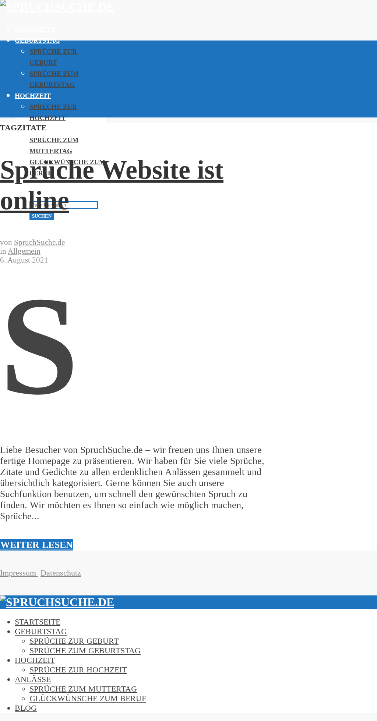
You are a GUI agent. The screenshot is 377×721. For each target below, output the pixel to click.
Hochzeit (33, 95)
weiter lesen (36, 544)
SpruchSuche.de (39, 242)
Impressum (19, 572)
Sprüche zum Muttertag (83, 688)
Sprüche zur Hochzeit (78, 669)
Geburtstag (37, 40)
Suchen (42, 216)
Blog (26, 708)
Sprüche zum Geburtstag (85, 650)
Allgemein (24, 251)
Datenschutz (60, 572)
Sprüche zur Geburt (74, 641)
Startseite (35, 29)
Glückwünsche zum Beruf (87, 698)
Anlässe (33, 679)
